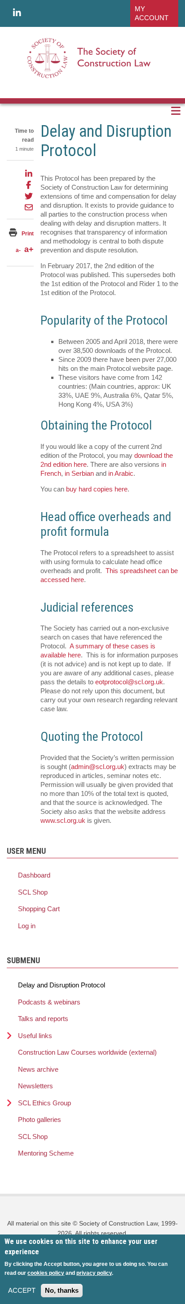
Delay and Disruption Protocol (61, 985)
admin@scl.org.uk (97, 766)
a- (18, 250)
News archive (38, 1069)
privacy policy (94, 1273)
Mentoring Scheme (46, 1153)
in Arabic (120, 473)
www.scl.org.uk (62, 820)
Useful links (35, 1035)
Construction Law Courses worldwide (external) (87, 1052)
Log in (26, 926)
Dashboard (34, 875)
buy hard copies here (97, 489)
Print (28, 233)
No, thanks (62, 1290)
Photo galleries (39, 1119)
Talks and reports (43, 1018)
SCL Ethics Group (44, 1103)
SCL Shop (33, 892)
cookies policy (45, 1273)
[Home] (89, 58)
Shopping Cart (39, 909)
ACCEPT (21, 1290)
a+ (29, 249)
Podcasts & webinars (49, 1002)
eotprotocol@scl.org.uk (129, 682)
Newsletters (35, 1086)
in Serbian (79, 473)
